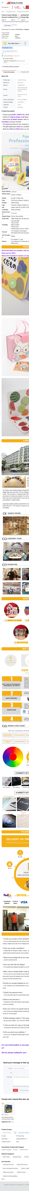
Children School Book (8, 1172)
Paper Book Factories (22, 1164)
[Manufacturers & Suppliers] (14, 2)
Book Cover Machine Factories (10, 1168)
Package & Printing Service (23, 11)
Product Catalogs (24, 1132)
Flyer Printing (6, 1157)
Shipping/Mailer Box (21, 1139)
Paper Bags (4, 1139)
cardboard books (6, 1141)
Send (15, 1090)
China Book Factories (8, 1164)
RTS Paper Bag (20, 1136)
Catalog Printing (17, 1157)
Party (17, 1141)
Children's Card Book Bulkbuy (10, 1176)
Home (3, 11)
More (3, 1179)
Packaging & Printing (10, 11)
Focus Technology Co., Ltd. (20, 1184)
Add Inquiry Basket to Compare (11, 66)
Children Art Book (21, 1172)
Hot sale (4, 1136)
